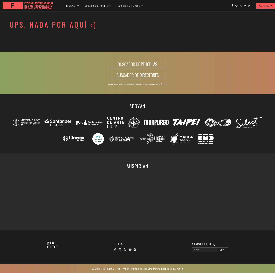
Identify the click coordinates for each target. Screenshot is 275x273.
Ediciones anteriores (96, 6)
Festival (71, 6)
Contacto (52, 247)
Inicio (50, 243)
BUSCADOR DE (137, 64)
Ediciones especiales (128, 6)
